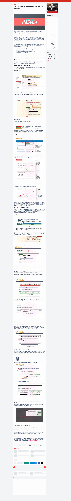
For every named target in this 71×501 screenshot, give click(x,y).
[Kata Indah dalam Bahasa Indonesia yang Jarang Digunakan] (49, 39)
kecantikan (49, 58)
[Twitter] (42, 463)
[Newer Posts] (45, 467)
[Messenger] (36, 463)
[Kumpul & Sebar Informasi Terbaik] (14, 1)
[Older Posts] (14, 467)
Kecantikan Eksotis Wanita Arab (33, 440)
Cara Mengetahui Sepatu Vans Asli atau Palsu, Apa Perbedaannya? (52, 23)
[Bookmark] (15, 463)
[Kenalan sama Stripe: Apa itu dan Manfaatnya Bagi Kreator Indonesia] (49, 44)
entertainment (50, 56)
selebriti (55, 58)
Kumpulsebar (19, 498)
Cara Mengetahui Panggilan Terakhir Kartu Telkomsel (53, 47)
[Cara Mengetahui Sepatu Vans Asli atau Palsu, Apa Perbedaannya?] (52, 21)
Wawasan (49, 54)
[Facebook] (39, 463)
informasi (55, 56)
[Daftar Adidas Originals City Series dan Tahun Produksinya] (49, 34)
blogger (55, 54)
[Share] (44, 463)
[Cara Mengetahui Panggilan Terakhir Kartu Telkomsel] (49, 49)
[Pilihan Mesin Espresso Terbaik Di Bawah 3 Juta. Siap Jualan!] (49, 29)
